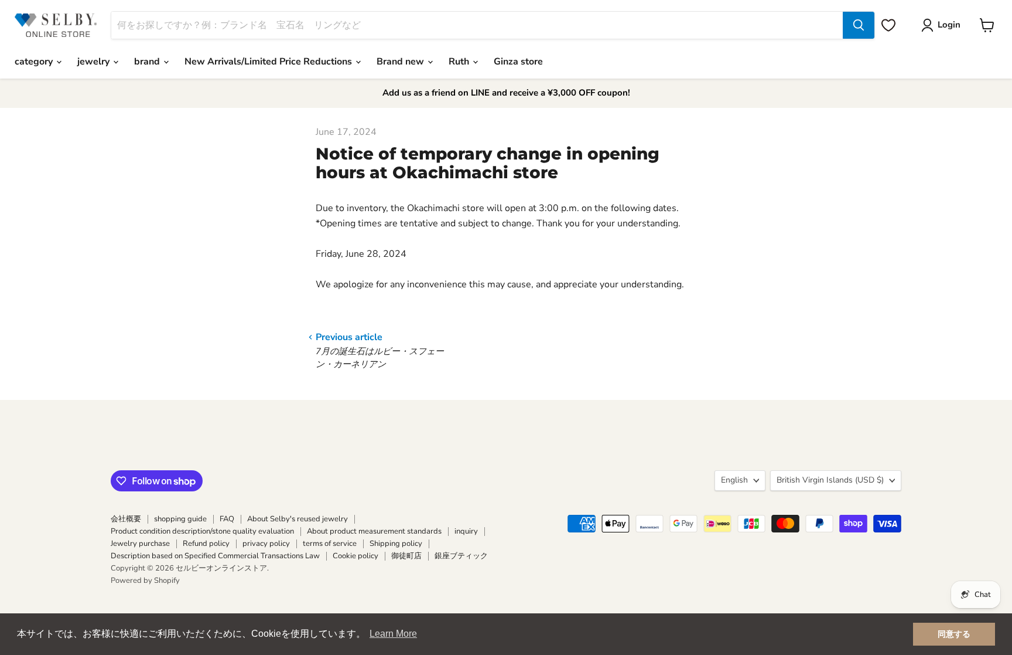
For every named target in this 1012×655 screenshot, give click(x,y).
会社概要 (126, 519)
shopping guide (180, 519)
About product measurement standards (374, 531)
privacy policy (266, 543)
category (35, 61)
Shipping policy (396, 543)
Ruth (460, 61)
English (734, 480)
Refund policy (206, 543)
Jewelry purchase (140, 543)
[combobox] (477, 25)
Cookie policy (355, 556)
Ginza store (518, 61)
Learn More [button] (393, 634)
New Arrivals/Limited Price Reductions (269, 61)
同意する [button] (954, 634)
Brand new (401, 61)
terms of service (330, 543)
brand (148, 61)
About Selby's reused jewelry (297, 519)
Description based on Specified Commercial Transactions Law (215, 556)
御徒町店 (406, 556)
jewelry (94, 61)
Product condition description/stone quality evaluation (202, 531)
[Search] (858, 25)
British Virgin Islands (830, 480)
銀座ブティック (461, 556)
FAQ (227, 519)
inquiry (466, 531)
